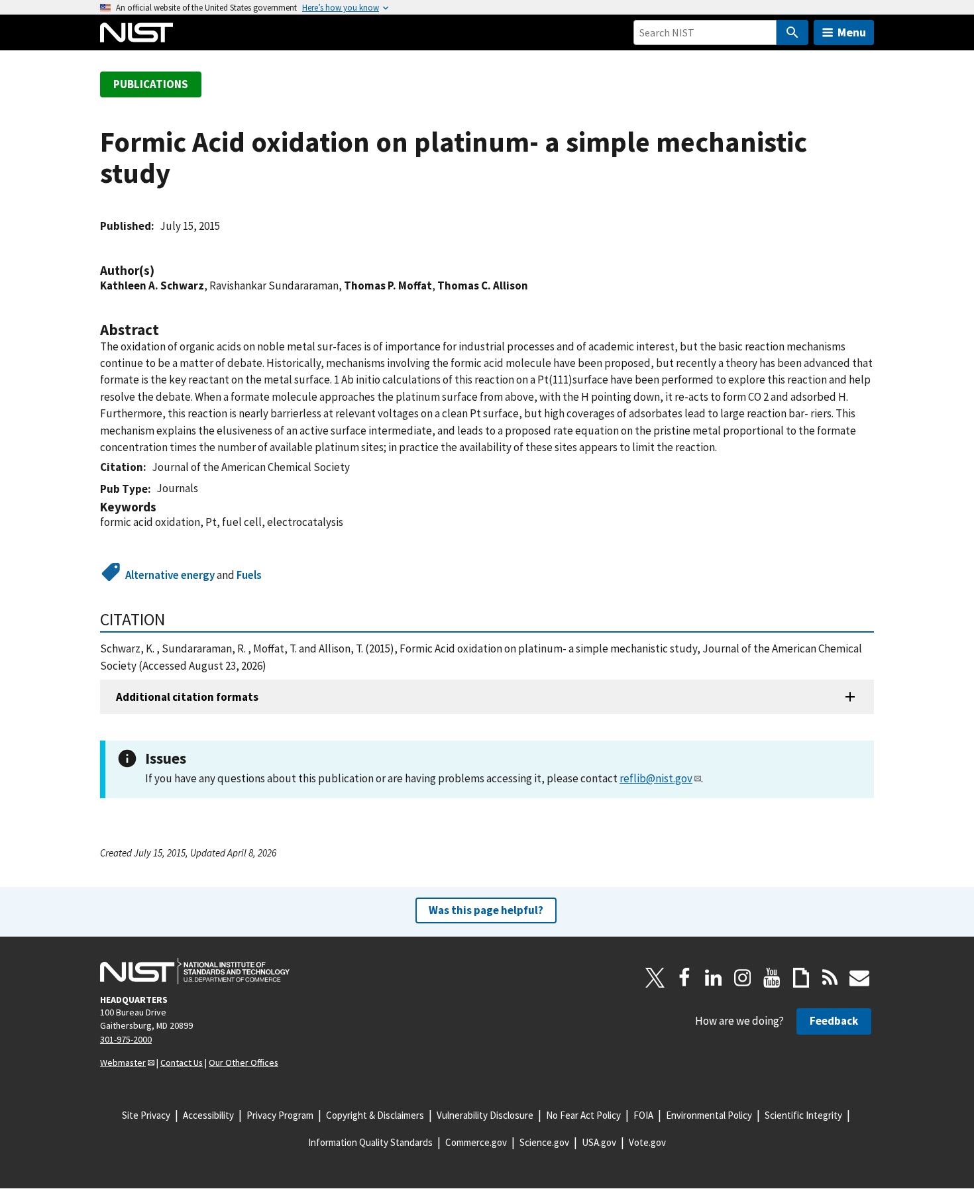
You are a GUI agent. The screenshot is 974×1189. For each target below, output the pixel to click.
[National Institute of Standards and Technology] (195, 971)
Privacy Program (279, 1115)
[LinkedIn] (713, 977)
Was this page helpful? (486, 910)
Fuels (249, 575)
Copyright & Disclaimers (375, 1115)
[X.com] (655, 977)
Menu (852, 32)
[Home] (136, 32)
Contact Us (181, 1062)
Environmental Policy (709, 1115)
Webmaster (123, 1062)
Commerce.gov (476, 1142)
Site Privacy (146, 1115)
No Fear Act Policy (583, 1115)
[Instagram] (742, 977)
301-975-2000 (126, 1039)
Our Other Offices (243, 1062)
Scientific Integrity (803, 1115)
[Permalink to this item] (161, 271)
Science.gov (544, 1142)
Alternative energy (170, 575)
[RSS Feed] (830, 977)
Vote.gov (647, 1142)
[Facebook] (684, 977)
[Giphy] (801, 977)
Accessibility (208, 1115)
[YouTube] (771, 977)
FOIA (643, 1115)
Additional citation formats (187, 697)
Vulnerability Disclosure (485, 1115)
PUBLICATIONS (150, 84)
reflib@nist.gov (656, 778)
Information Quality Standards (370, 1142)
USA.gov (599, 1142)
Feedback (834, 1020)
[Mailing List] (859, 977)
